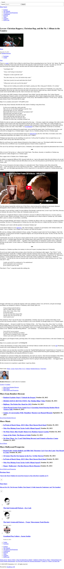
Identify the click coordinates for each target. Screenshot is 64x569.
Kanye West (18, 368)
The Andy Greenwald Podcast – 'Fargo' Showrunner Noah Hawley (26, 522)
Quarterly (5, 18)
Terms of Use (3, 559)
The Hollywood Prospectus (10, 12)
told (56, 345)
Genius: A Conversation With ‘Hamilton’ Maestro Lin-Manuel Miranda (28, 413)
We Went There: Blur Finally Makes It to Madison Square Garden (26, 432)
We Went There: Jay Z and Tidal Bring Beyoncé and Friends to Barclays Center (30, 438)
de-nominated (28, 126)
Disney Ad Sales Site (53, 561)
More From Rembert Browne (11, 387)
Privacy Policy (12, 559)
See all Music (3, 443)
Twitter (5, 57)
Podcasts (5, 15)
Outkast (28, 368)
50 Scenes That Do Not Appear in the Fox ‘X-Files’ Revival (23, 456)
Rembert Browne (6, 53)
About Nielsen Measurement (7, 561)
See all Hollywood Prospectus (8, 469)
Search (3, 4)
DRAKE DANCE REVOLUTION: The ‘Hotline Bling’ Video (24, 401)
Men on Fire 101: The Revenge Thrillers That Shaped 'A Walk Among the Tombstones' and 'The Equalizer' (30, 487)
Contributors (6, 14)
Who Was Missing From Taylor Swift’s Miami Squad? (22, 428)
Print (1, 60)
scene (7, 63)
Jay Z (23, 368)
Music (1, 49)
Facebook (5, 56)
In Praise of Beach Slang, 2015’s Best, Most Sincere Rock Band (25, 425)
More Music (6, 389)
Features (5, 9)
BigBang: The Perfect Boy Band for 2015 (17, 404)
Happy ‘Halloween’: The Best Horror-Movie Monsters (22, 466)
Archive (2, 384)
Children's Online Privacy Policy (41, 559)
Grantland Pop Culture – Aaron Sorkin (16, 536)
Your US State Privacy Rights (24, 559)
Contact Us (44, 561)
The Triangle (6, 11)
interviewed (33, 133)
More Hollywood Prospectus (10, 390)
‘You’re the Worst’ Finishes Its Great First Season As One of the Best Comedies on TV (24, 475)
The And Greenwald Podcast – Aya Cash (17, 508)
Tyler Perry (43, 368)
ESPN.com (6, 20)
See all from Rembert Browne (8, 418)
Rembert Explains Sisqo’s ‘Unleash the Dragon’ (19, 397)
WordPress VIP (11, 567)
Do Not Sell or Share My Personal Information (28, 561)
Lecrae (12, 368)
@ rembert (7, 384)
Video (4, 17)
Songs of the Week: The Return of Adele (17, 435)
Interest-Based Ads (56, 559)
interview (19, 227)
